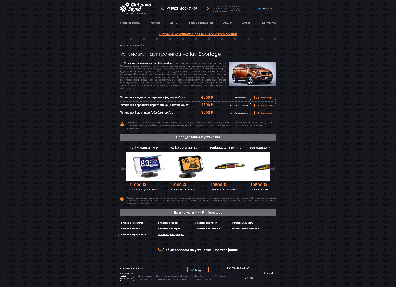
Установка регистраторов (171, 234)
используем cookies (151, 276)
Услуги (155, 23)
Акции (227, 23)
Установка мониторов (169, 228)
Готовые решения (200, 23)
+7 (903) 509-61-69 (181, 9)
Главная (124, 45)
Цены (174, 23)
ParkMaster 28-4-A (184, 147)
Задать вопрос (267, 98)
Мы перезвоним (241, 98)
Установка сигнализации (207, 228)
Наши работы (130, 23)
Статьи (247, 23)
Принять (248, 277)
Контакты (269, 23)
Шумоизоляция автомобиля (246, 228)
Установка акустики (168, 223)
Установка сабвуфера (206, 223)
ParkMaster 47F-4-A (265, 147)
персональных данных (201, 279)
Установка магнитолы (132, 223)
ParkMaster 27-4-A (143, 147)
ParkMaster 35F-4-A (225, 147)
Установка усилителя (243, 223)
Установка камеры (130, 228)
